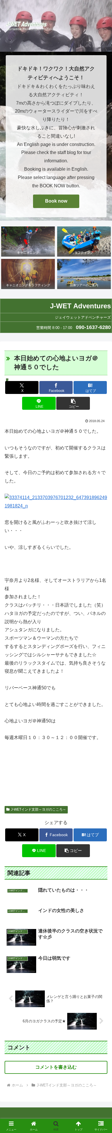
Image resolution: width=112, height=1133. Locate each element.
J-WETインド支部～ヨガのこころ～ (38, 809)
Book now (56, 201)
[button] (73, 403)
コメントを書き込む (56, 1067)
